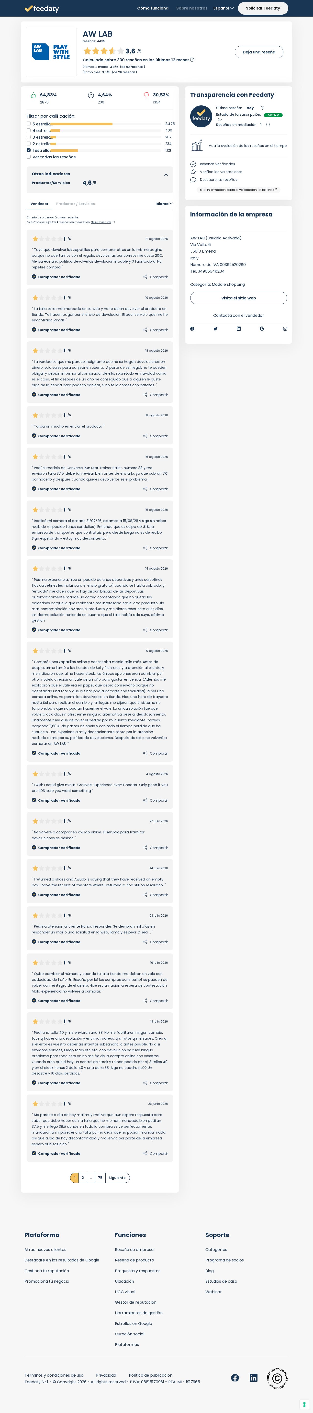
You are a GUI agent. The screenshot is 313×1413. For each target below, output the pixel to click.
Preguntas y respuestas (137, 1271)
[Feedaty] (42, 9)
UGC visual (125, 1292)
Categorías (216, 1249)
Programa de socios (224, 1260)
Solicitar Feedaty (263, 8)
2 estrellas (43, 144)
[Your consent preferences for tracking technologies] (304, 1404)
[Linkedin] (239, 329)
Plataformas (127, 1344)
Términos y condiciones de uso (54, 1375)
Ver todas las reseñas (54, 157)
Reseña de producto (134, 1260)
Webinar (213, 1292)
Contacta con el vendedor (238, 315)
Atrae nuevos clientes (45, 1249)
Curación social (129, 1334)
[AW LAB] (51, 52)
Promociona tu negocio (46, 1281)
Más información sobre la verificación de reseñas (237, 190)
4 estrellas (43, 130)
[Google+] (262, 329)
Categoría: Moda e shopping (217, 284)
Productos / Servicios (75, 203)
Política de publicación (150, 1375)
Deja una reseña (259, 52)
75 (100, 1177)
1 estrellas (42, 150)
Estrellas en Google (133, 1323)
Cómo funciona (152, 8)
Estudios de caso (221, 1281)
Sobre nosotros (192, 8)
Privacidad (106, 1375)
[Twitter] (215, 329)
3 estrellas (43, 137)
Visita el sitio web (238, 298)
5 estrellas (43, 124)
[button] (238, 146)
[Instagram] (285, 329)
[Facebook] (192, 329)
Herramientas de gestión (139, 1313)
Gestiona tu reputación (46, 1271)
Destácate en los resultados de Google (61, 1260)
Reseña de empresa (134, 1249)
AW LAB (97, 33)
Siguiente (117, 1177)
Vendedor (39, 203)
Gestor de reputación (135, 1302)
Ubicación (124, 1281)
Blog (209, 1271)
